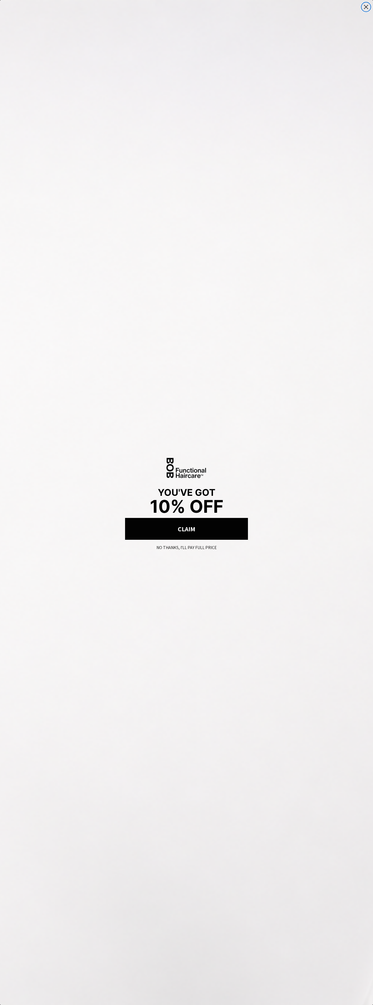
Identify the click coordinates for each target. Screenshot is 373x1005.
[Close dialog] (366, 7)
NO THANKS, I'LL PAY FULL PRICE (186, 547)
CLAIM (186, 528)
